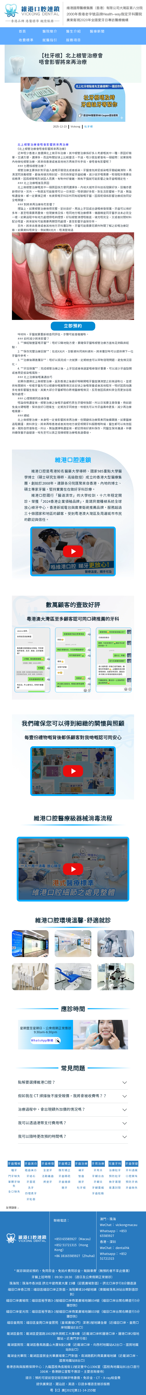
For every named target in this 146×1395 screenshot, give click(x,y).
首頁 (22, 31)
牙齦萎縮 (98, 1187)
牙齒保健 (131, 1163)
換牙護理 (115, 1182)
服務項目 (73, 40)
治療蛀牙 (115, 1170)
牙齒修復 (47, 1163)
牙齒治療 (81, 1163)
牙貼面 (31, 1199)
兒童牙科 (115, 1163)
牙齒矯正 (64, 1163)
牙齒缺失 (132, 1187)
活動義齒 (48, 1176)
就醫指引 (49, 40)
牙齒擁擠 (65, 1182)
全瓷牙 (47, 1170)
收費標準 (26, 40)
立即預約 (73, 326)
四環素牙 (31, 1193)
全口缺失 (14, 1191)
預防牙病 (132, 1182)
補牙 (81, 1170)
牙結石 (31, 1176)
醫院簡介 (49, 31)
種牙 (14, 1170)
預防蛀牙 (115, 1176)
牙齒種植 (14, 1163)
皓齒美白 (31, 1170)
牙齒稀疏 (65, 1176)
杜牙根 (88, 126)
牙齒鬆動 (98, 1193)
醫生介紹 (73, 31)
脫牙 (81, 1182)
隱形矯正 (65, 1170)
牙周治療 (98, 1163)
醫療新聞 (97, 31)
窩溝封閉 (115, 1187)
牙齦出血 (98, 1176)
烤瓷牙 (47, 1182)
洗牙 (31, 1187)
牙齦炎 (98, 1182)
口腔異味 (132, 1176)
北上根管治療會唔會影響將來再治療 (43, 144)
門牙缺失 (14, 1176)
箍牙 (65, 1187)
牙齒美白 (31, 1163)
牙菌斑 (31, 1182)
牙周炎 (98, 1170)
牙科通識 (132, 1170)
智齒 (81, 1176)
